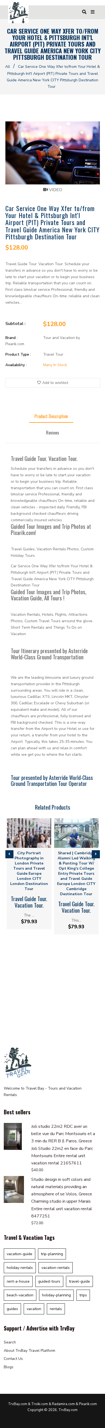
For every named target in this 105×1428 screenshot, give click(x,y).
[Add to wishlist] (33, 843)
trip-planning (52, 1253)
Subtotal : (15, 324)
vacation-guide (19, 1253)
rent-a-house (18, 1281)
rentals (56, 1308)
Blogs (8, 1367)
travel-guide (79, 1281)
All (7, 66)
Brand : (11, 337)
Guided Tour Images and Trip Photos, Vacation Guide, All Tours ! (48, 594)
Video (55, 190)
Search (10, 1342)
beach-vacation (20, 1295)
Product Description (51, 416)
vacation (34, 1308)
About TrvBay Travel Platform (29, 1350)
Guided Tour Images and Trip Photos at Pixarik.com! (51, 529)
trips (83, 1295)
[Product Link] (24, 843)
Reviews (52, 432)
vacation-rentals (55, 1267)
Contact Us (13, 1358)
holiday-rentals (20, 1267)
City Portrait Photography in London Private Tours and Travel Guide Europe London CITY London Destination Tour (29, 870)
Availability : (16, 365)
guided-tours (49, 1281)
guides (12, 1308)
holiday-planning (56, 1295)
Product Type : (18, 354)
